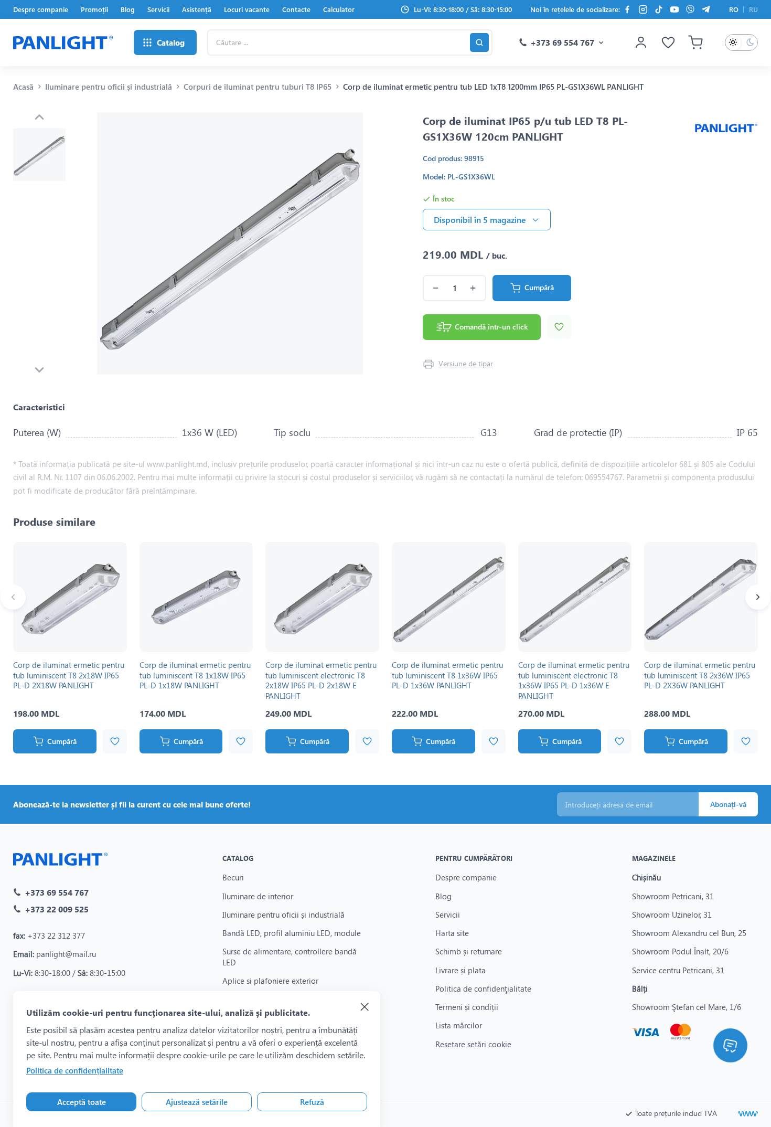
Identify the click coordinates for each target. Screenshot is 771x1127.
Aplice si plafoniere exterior (270, 980)
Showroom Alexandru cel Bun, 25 (689, 933)
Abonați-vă (728, 804)
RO (733, 9)
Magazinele (654, 858)
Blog (128, 9)
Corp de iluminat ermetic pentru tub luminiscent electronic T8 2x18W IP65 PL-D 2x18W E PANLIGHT (321, 680)
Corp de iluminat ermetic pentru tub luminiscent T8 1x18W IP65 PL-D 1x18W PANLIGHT (195, 675)
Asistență (196, 9)
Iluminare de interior (257, 896)
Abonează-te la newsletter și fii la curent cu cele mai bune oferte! (132, 804)
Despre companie (40, 9)
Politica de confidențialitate (74, 1070)
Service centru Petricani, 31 (678, 970)
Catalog (237, 858)
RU (753, 9)
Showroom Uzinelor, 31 (672, 914)
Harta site (452, 933)
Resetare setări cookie (473, 1044)
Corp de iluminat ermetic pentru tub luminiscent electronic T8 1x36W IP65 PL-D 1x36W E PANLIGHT (573, 680)
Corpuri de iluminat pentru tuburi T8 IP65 (257, 86)
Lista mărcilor (458, 1025)
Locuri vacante (247, 9)
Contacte (296, 9)
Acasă (23, 86)
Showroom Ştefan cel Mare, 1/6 (686, 1007)
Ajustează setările (197, 1102)
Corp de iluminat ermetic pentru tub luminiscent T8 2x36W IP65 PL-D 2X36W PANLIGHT (699, 675)
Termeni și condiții (466, 1007)
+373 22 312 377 (56, 935)
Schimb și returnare (468, 951)
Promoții (94, 9)
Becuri (233, 877)
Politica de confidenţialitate (483, 988)
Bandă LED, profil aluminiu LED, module (291, 933)
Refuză (312, 1102)
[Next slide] (40, 370)
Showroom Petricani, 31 (673, 896)
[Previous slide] (40, 117)
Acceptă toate (81, 1102)
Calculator (339, 9)
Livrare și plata (460, 970)
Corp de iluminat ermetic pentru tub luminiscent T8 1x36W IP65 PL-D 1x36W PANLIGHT (447, 675)
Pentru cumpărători (473, 858)
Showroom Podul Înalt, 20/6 (680, 951)
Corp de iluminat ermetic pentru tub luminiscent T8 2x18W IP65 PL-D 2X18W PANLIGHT (68, 675)
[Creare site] (748, 1114)
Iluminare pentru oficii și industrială (108, 86)
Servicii (158, 9)
